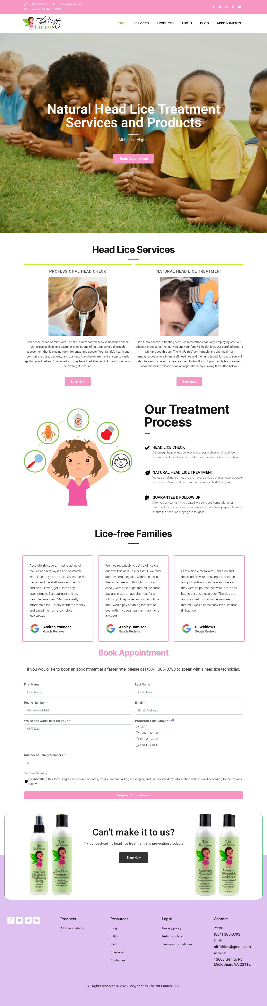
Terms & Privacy (35, 773)
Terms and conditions (177, 945)
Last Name (142, 684)
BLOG (204, 23)
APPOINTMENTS (229, 23)
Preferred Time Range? (151, 721)
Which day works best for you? (46, 721)
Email (139, 702)
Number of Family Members (43, 755)
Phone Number (34, 702)
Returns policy (172, 937)
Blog (114, 929)
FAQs (114, 937)
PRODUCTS (165, 23)
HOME (121, 23)
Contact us (118, 961)
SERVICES (141, 23)
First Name (31, 684)
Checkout (117, 953)
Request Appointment (133, 795)
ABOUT (187, 23)
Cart (113, 945)
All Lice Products (72, 929)
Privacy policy (171, 929)
